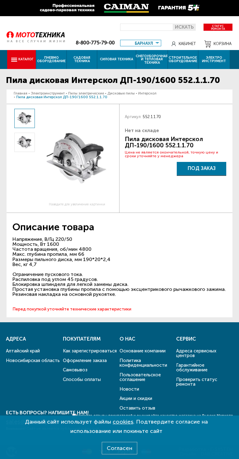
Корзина (222, 43)
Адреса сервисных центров (196, 353)
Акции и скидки (136, 398)
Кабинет (187, 43)
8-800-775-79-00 (95, 43)
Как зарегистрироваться (90, 351)
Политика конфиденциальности (143, 363)
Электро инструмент (214, 59)
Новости (129, 389)
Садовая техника (81, 59)
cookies (123, 421)
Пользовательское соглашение (140, 377)
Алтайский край (23, 351)
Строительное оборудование (183, 59)
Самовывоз (75, 370)
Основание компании (143, 351)
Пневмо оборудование (51, 59)
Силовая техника (116, 59)
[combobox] (140, 42)
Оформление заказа (85, 360)
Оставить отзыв (137, 408)
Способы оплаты (82, 379)
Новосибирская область (33, 360)
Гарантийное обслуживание (192, 367)
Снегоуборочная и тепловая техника (151, 59)
